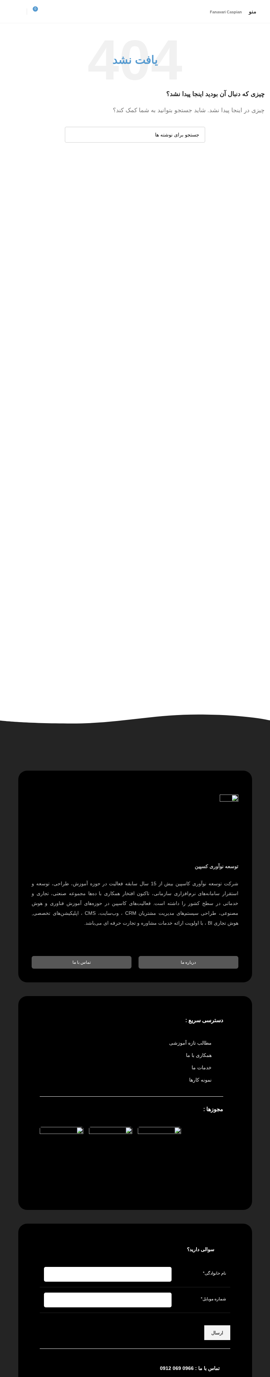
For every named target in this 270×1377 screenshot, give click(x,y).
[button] (188, 962)
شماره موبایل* (213, 1298)
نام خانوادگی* (214, 1273)
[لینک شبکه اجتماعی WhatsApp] (9, 11)
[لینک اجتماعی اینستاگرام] (18, 11)
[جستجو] (73, 135)
